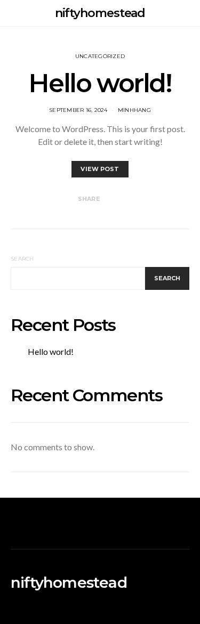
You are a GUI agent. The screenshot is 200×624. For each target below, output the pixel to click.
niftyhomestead (100, 13)
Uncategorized (100, 56)
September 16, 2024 (78, 110)
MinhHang (134, 110)
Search (22, 258)
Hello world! (99, 83)
